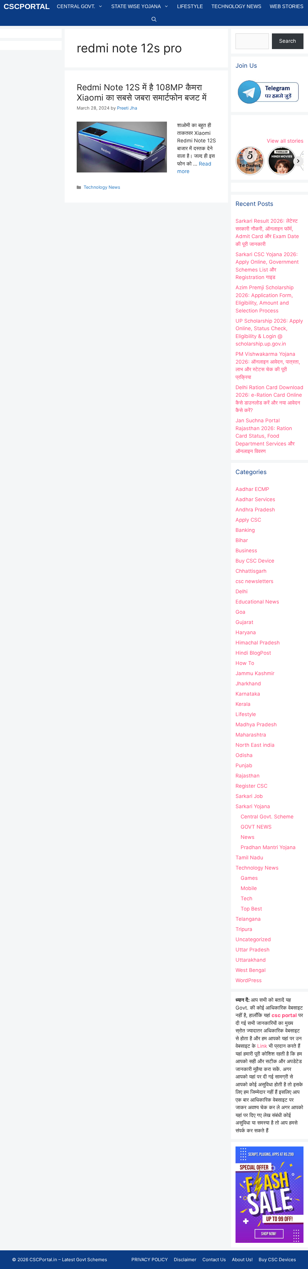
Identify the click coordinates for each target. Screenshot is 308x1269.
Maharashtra (251, 735)
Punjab (244, 765)
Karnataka (248, 694)
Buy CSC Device (255, 561)
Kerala (243, 704)
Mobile (249, 888)
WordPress (249, 980)
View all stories (285, 141)
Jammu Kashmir (255, 673)
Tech (246, 898)
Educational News (257, 602)
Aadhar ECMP (252, 489)
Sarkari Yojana (253, 806)
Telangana (248, 919)
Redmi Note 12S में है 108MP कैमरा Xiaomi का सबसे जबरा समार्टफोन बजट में (142, 92)
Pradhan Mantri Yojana (268, 847)
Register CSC (251, 786)
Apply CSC (248, 520)
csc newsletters (254, 581)
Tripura (244, 929)
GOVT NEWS (256, 827)
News (247, 837)
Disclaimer (185, 1259)
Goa (240, 612)
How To (245, 663)
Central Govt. (76, 6)
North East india (255, 745)
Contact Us (214, 1259)
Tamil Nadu (249, 858)
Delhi (242, 591)
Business (246, 551)
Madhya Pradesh (256, 724)
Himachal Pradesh (258, 643)
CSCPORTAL (27, 6)
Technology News (236, 6)
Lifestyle (190, 6)
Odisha (244, 755)
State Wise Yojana (136, 6)
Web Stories (286, 6)
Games (249, 878)
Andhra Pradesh (255, 510)
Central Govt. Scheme (267, 817)
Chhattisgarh (251, 571)
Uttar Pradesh (253, 950)
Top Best (251, 909)
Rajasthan (248, 776)
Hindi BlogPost (253, 653)
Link (262, 1046)
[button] (154, 19)
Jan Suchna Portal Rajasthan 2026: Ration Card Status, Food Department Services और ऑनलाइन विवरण (265, 435)
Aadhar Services (255, 499)
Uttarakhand (251, 960)
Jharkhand (248, 684)
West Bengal (251, 970)
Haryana (246, 632)
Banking (245, 530)
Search (287, 41)
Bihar (242, 540)
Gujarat (244, 622)
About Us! (242, 1259)
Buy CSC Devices (277, 1259)
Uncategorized (253, 939)
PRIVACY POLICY (149, 1259)
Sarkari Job (249, 796)
